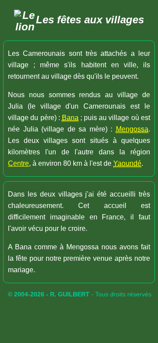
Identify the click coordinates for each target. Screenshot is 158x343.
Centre (18, 163)
